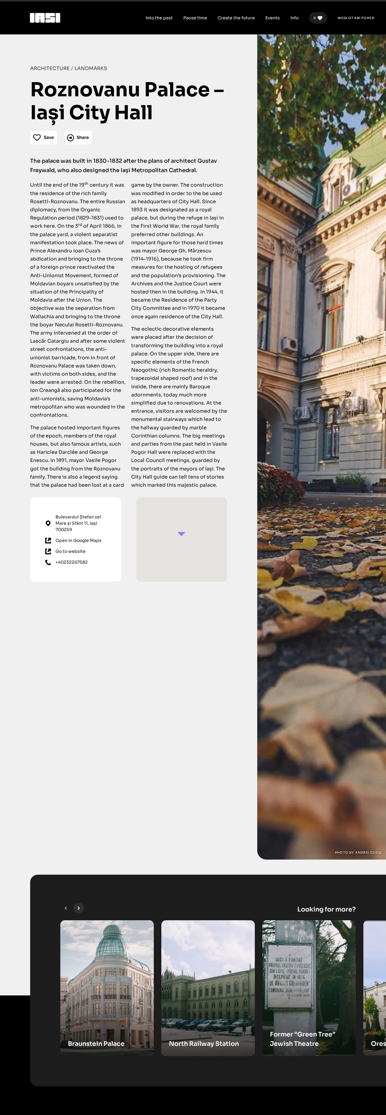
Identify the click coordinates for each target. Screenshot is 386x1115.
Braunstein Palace (96, 1044)
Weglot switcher (356, 18)
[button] (65, 908)
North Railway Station (204, 1044)
